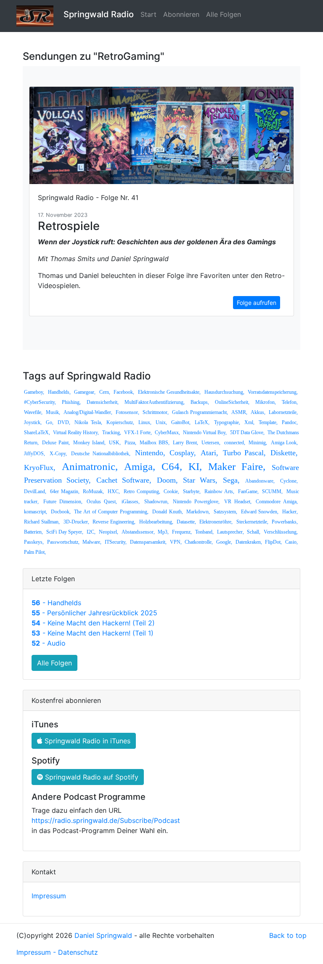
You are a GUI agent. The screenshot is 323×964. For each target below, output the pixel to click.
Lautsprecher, (230, 532)
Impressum (49, 896)
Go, (49, 422)
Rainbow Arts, (219, 491)
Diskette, (284, 453)
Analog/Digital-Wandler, (88, 412)
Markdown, (198, 512)
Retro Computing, (142, 491)
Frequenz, (182, 532)
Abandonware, (260, 481)
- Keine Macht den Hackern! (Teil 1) (93, 633)
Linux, (144, 422)
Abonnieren (181, 14)
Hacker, (290, 512)
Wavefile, (33, 412)
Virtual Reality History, (76, 432)
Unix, (161, 422)
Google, (224, 542)
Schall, (253, 532)
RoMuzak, (93, 491)
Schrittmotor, (156, 412)
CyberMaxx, (167, 432)
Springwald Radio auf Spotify (90, 777)
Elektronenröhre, (216, 522)
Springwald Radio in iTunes (86, 741)
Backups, (200, 402)
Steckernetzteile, (252, 522)
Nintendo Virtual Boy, (205, 432)
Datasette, (186, 522)
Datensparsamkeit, (148, 542)
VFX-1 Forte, (138, 432)
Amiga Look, (284, 443)
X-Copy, (58, 454)
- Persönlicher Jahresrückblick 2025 (94, 613)
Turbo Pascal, (244, 453)
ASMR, (239, 412)
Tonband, (204, 532)
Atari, (209, 453)
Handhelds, (59, 392)
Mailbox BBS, (154, 443)
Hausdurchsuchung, (224, 392)
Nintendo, (150, 453)
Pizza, (130, 443)
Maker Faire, (236, 466)
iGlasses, (131, 502)
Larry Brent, (185, 443)
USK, (115, 443)
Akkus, (258, 412)
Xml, (249, 422)
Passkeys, (34, 542)
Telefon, (290, 402)
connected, (234, 443)
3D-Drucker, (76, 522)
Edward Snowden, (260, 512)
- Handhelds (56, 602)
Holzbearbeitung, (156, 522)
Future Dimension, (62, 502)
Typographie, (227, 422)
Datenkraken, (249, 542)
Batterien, (33, 532)
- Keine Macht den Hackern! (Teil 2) (93, 623)
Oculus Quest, (102, 502)
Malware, (91, 542)
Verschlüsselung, (281, 532)
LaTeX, (202, 422)
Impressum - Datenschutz (57, 952)
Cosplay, (182, 453)
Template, (268, 422)
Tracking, (111, 432)
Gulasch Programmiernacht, (200, 412)
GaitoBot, (181, 422)
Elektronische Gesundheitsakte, (169, 392)
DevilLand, (35, 491)
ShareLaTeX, (37, 432)
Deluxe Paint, (55, 443)
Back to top (288, 935)
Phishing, (71, 402)
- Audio (49, 643)
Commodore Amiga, (277, 502)
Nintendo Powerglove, (196, 502)
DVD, (64, 422)
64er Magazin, (64, 491)
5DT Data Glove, (247, 432)
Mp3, (163, 532)
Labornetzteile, (283, 412)
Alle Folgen (223, 14)
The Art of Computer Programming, (111, 512)
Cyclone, (289, 481)
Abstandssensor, (138, 532)
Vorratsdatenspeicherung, (273, 392)
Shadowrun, (156, 502)
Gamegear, (84, 392)
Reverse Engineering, (114, 522)
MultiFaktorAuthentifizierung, (154, 402)
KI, (195, 466)
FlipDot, (273, 542)
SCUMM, (272, 491)
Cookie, (171, 491)
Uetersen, (210, 443)
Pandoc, (290, 422)
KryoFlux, (40, 467)
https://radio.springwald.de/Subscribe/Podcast (106, 820)
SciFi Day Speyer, (65, 532)
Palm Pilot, (35, 552)
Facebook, (124, 392)
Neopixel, (108, 532)
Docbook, (61, 512)
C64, (172, 466)
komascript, (35, 512)
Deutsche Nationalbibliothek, (100, 454)
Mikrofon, (265, 402)
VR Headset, (238, 502)
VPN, (176, 542)
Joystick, (33, 422)
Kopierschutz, (120, 422)
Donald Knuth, (167, 512)
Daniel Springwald (103, 935)
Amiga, (139, 466)
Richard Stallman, (42, 522)
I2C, (91, 532)
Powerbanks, (285, 522)
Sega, (231, 480)
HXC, (114, 491)
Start (148, 14)
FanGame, (248, 491)
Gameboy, (34, 392)
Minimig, (258, 443)
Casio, (291, 542)
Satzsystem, (225, 512)
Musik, (53, 412)
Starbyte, (192, 491)
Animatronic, (90, 466)
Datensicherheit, (103, 402)
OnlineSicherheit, (232, 402)
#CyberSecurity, (40, 402)
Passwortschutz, (63, 542)
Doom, (167, 480)
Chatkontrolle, (199, 542)
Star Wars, (200, 480)
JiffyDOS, (34, 454)
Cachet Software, (123, 480)
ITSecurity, (116, 542)
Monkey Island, (89, 443)
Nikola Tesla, (88, 422)
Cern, (104, 392)
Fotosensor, (127, 412)
